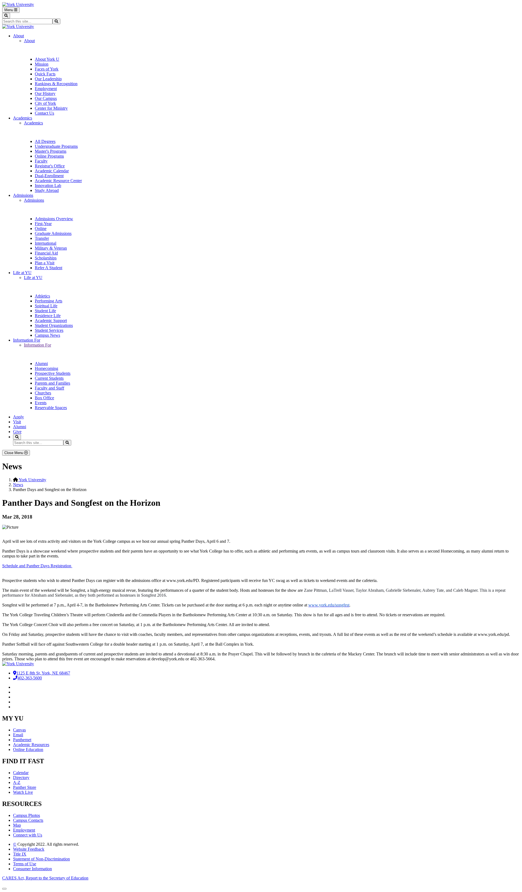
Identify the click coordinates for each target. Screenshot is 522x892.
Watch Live (23, 792)
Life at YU (22, 272)
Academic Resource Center (58, 180)
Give (17, 431)
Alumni (41, 363)
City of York (45, 103)
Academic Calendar (52, 170)
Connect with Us (27, 835)
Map (17, 825)
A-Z (16, 782)
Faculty (41, 161)
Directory (21, 777)
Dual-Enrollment (49, 175)
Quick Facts (45, 74)
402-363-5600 (29, 678)
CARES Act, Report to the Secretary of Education (45, 878)
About (18, 35)
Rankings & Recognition (56, 83)
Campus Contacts (28, 820)
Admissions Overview (54, 218)
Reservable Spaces (51, 407)
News (18, 484)
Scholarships (46, 258)
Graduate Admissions (53, 233)
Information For (26, 340)
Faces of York (46, 69)
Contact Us (44, 113)
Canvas (19, 730)
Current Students (49, 378)
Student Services (49, 330)
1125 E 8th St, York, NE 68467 (43, 673)
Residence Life (48, 315)
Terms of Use (24, 864)
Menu (9, 10)
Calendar (21, 772)
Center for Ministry (51, 108)
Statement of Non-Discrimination (41, 859)
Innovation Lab (48, 185)
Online (40, 228)
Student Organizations (54, 325)
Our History (45, 93)
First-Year (43, 223)
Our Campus (46, 98)
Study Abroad (47, 190)
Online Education (28, 749)
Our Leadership (48, 78)
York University (32, 479)
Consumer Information (32, 868)
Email (18, 734)
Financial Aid (46, 253)
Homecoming (46, 368)
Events (40, 402)
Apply (18, 417)
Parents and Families (52, 383)
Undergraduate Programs (56, 146)
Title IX (19, 854)
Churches (43, 393)
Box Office (44, 398)
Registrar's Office (50, 166)
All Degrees (45, 141)
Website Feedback (28, 849)
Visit (17, 421)
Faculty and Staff (49, 388)
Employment (46, 88)
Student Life (45, 310)
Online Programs (49, 156)
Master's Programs (50, 151)
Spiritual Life (46, 306)
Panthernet (22, 739)
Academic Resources (31, 744)
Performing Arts (48, 301)
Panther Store (24, 787)
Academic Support (51, 320)
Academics (22, 118)
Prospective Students (52, 373)
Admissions (23, 195)
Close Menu (14, 453)
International (45, 243)
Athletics (42, 296)
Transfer (42, 238)
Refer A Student (48, 267)
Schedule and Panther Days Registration (37, 565)
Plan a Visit (44, 262)
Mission (41, 64)
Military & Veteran (51, 248)
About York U (47, 59)
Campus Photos (26, 815)
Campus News (47, 335)
